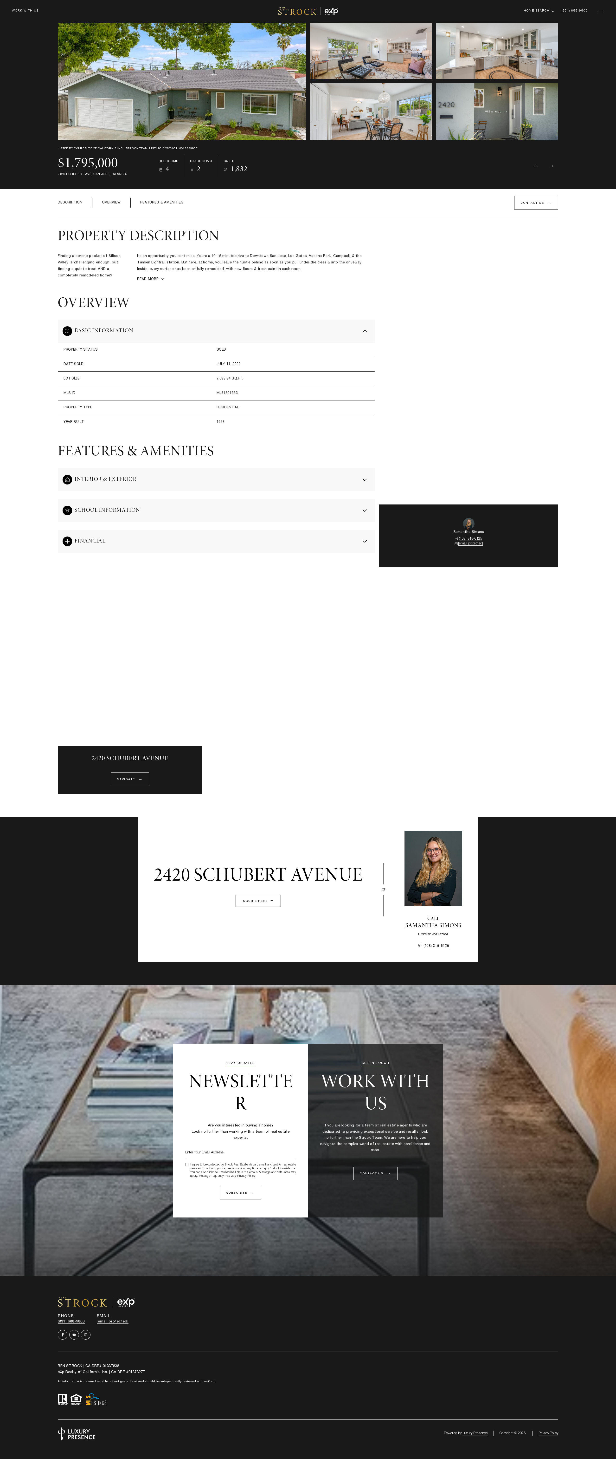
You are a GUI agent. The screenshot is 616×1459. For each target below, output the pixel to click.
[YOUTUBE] (74, 1335)
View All (493, 111)
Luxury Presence (475, 1433)
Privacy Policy (246, 1176)
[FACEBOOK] (62, 1335)
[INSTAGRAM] (85, 1335)
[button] (536, 202)
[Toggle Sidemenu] (601, 11)
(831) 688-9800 (575, 10)
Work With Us (25, 10)
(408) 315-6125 (470, 539)
